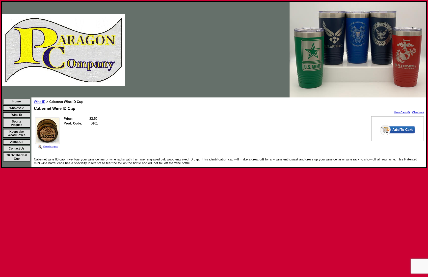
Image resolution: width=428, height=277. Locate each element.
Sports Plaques (16, 123)
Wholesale (16, 108)
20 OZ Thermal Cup (16, 157)
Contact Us (17, 148)
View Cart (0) (402, 112)
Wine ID (16, 115)
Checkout (418, 112)
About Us (16, 142)
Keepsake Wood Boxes (17, 133)
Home (16, 101)
